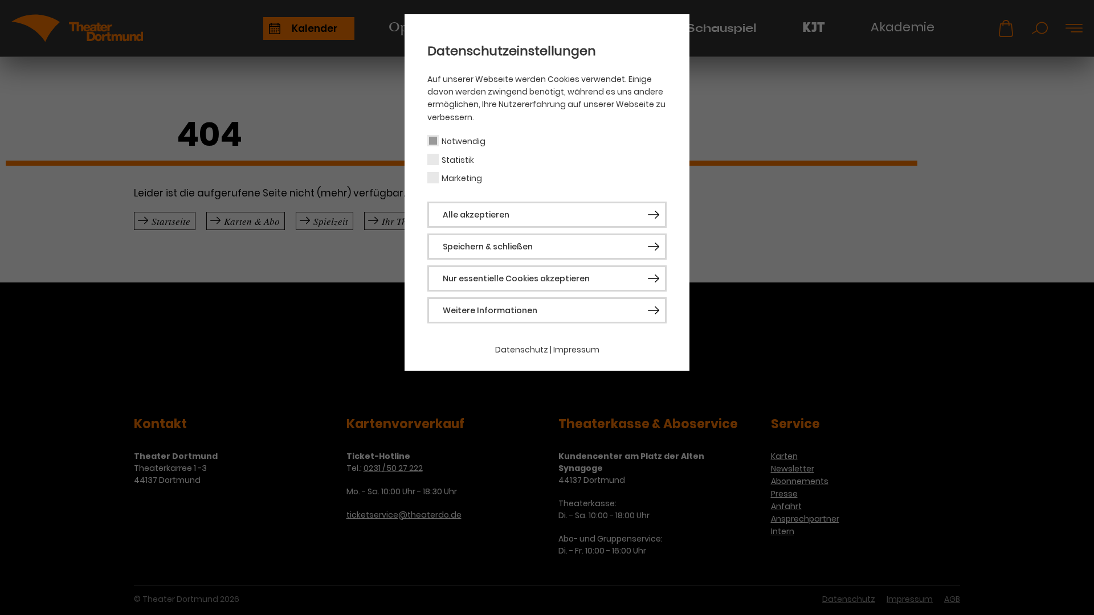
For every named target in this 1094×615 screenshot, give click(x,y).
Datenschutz (521, 349)
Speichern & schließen (488, 246)
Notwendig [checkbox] (463, 141)
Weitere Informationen (490, 310)
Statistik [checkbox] (458, 160)
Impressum (576, 349)
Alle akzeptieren (476, 214)
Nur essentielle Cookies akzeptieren (516, 278)
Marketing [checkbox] (462, 178)
